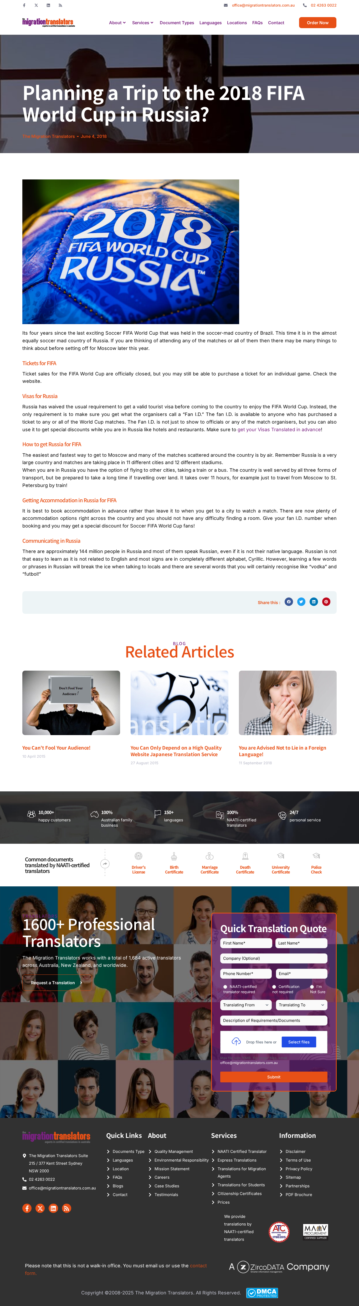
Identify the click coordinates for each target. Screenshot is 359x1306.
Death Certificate (245, 869)
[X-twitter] (36, 5)
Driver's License (138, 869)
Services (140, 22)
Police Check (316, 869)
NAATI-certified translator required (240, 989)
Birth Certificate (174, 869)
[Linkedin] (48, 5)
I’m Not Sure (317, 989)
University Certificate (281, 869)
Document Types (177, 22)
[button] (289, 601)
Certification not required (285, 989)
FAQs (257, 22)
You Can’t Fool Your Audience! (56, 747)
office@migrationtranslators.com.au (249, 1063)
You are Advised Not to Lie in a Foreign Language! (282, 750)
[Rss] (60, 5)
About (115, 22)
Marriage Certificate (210, 869)
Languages (210, 22)
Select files (299, 1041)
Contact (276, 22)
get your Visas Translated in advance (279, 429)
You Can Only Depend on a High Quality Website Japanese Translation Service (176, 750)
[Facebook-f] (24, 5)
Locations (237, 22)
